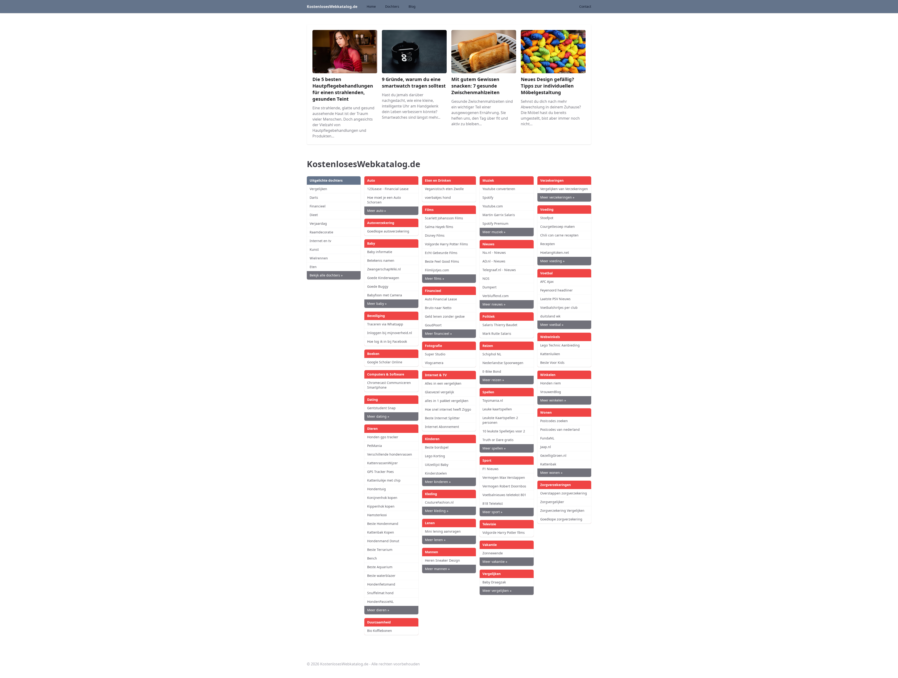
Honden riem (550, 383)
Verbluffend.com (495, 296)
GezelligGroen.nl (553, 455)
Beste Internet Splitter (442, 418)
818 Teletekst (492, 503)
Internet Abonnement (442, 426)
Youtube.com (492, 206)
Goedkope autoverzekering (388, 231)
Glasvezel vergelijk (439, 392)
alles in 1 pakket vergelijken (446, 400)
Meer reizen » (493, 380)
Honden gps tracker (382, 437)
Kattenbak (548, 464)
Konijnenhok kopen (382, 497)
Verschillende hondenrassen (389, 454)
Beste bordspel (437, 447)
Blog (412, 6)
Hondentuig (376, 489)
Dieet (314, 215)
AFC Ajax (547, 281)
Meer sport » (492, 512)
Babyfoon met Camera (384, 295)
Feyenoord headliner (556, 290)
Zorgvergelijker (552, 502)
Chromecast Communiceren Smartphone (389, 385)
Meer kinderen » (438, 481)
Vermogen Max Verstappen (503, 477)
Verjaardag (318, 223)
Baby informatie (379, 252)
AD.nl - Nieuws (493, 261)
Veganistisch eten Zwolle (444, 189)
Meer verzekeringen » (557, 197)
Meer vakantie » (494, 561)
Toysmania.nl (492, 400)
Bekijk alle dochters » (326, 275)
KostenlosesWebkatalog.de (332, 6)
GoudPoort (433, 325)
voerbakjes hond (438, 197)
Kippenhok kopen (381, 506)
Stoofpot (546, 218)
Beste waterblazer (381, 575)
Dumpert (489, 287)
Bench (372, 558)
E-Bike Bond (491, 371)
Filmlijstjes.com (437, 270)
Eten (313, 267)
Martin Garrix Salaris (498, 215)
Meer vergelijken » (496, 590)
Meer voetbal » (551, 324)
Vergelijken (318, 189)
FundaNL (547, 438)
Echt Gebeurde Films (441, 253)
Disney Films (435, 235)
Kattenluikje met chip (384, 480)
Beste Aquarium (379, 567)
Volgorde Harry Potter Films (446, 244)
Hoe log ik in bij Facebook (387, 341)
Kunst (314, 249)
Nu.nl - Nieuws (494, 252)
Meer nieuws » (493, 304)
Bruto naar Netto (438, 308)
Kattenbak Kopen (380, 532)
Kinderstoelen (436, 473)
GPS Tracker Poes (380, 471)
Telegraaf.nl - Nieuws (499, 270)
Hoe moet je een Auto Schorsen (384, 199)
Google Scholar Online (384, 362)
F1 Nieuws (490, 469)
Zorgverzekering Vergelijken (562, 510)
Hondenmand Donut (383, 541)
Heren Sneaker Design (442, 560)
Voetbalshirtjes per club (559, 307)
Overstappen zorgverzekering (563, 493)
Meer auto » (376, 210)
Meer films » (434, 278)
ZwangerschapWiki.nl (384, 269)
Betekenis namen (380, 260)
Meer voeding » (552, 261)
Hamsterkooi (377, 515)
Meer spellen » (494, 448)
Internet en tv (320, 241)
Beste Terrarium (379, 549)
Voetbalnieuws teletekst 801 (504, 495)
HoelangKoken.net (554, 252)
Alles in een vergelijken (443, 383)
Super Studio (435, 354)
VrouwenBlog (550, 392)
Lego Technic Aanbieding (560, 345)
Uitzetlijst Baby (436, 464)
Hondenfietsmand (381, 584)
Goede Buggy (377, 286)
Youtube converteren (498, 189)
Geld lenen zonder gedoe (445, 316)
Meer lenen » (435, 540)
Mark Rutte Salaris (496, 333)
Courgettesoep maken (557, 226)
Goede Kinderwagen (383, 278)
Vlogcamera (434, 363)
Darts (314, 197)
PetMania (374, 445)
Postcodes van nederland (560, 429)
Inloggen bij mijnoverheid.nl (389, 333)
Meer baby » (377, 303)
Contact (585, 6)
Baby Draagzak (494, 582)
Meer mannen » (437, 569)
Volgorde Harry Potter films (503, 532)
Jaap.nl (545, 447)
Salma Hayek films (439, 227)
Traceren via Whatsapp (385, 324)
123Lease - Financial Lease (388, 189)
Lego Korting (435, 456)
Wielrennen (319, 258)
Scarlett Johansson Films (444, 218)
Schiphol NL (491, 354)
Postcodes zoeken (554, 421)
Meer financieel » (438, 333)
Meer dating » (378, 416)
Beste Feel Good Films (442, 261)
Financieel (318, 206)
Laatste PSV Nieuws (555, 299)
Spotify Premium (495, 223)
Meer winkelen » (553, 400)
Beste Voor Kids (552, 362)
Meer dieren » (378, 610)
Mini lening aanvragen (443, 531)
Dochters (392, 6)
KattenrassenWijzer (382, 463)
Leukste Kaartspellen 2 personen (500, 420)
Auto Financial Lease (441, 299)
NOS (485, 278)
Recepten (547, 244)
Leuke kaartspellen (497, 409)
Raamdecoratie (321, 232)
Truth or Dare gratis (498, 440)
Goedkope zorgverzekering (561, 519)
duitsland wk (550, 316)
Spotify (487, 197)
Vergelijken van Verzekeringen (564, 189)
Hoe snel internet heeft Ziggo (448, 409)
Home (371, 6)
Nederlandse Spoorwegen (502, 363)
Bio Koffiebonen (379, 630)
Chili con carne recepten (559, 235)
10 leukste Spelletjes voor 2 (503, 431)
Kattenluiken (550, 354)
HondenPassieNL (380, 601)
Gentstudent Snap (381, 408)
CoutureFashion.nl (439, 502)
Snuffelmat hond (380, 593)
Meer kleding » (436, 510)
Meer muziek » (493, 232)
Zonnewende (492, 553)
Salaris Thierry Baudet (499, 325)
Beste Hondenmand (382, 523)
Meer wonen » (551, 472)
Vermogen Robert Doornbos (504, 486)
